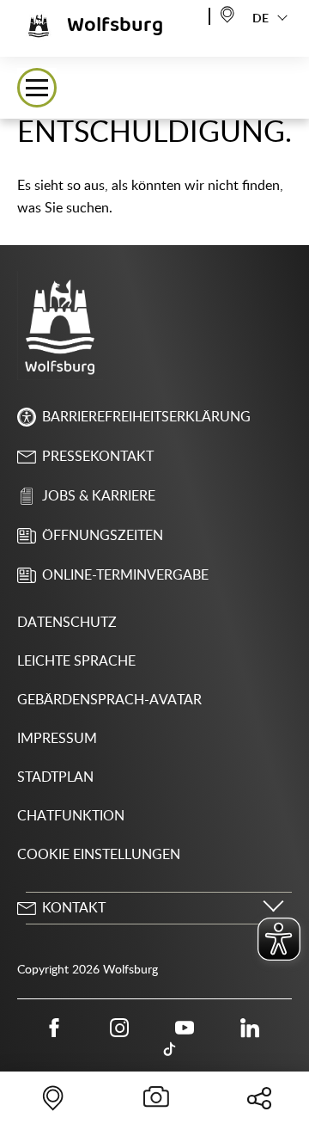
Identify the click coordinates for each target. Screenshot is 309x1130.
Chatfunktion (70, 816)
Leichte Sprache (76, 661)
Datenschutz (67, 622)
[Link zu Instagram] (119, 1028)
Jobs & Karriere (98, 496)
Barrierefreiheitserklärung (146, 417)
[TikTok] (170, 1050)
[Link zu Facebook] (54, 1028)
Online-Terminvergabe (125, 575)
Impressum (57, 739)
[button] (37, 87)
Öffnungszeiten (102, 536)
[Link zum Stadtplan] (227, 13)
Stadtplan (55, 777)
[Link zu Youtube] (184, 1028)
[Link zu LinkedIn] (249, 1028)
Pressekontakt (98, 457)
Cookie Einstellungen (98, 855)
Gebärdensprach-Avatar (109, 700)
